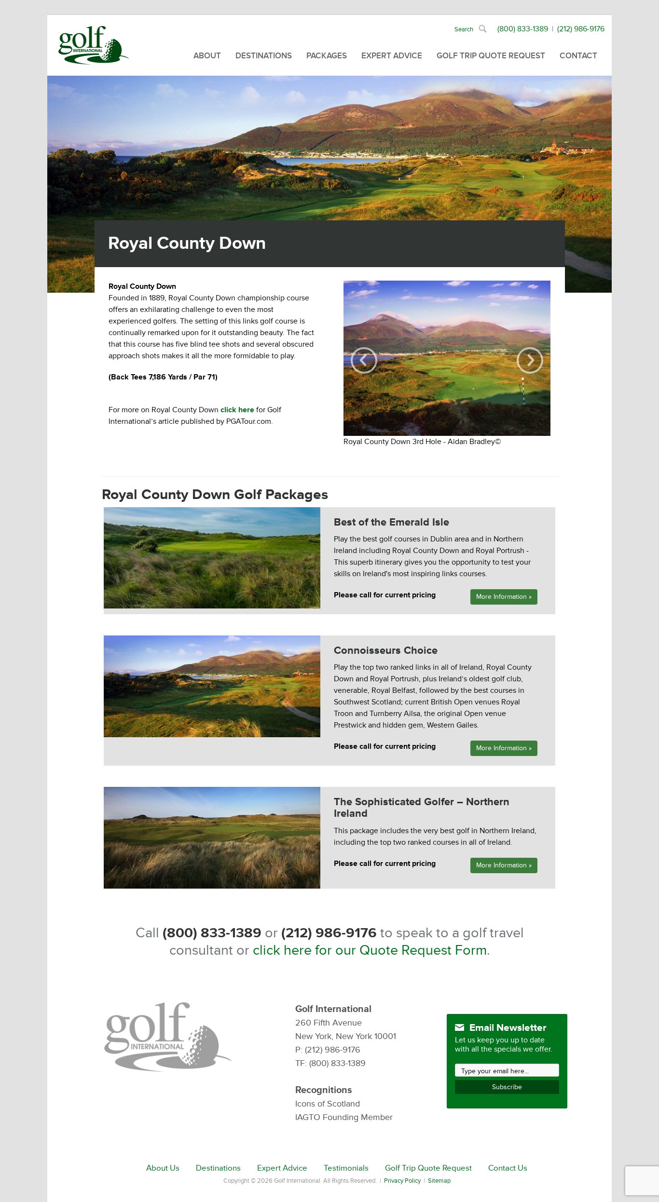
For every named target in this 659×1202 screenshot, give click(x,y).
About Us (162, 1168)
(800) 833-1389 (522, 29)
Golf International (93, 45)
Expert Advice (391, 56)
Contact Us (507, 1168)
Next (530, 360)
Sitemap (439, 1181)
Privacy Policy (402, 1181)
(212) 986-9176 (580, 29)
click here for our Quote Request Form (370, 950)
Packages (326, 56)
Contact (578, 56)
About (207, 56)
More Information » (504, 597)
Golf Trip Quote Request (491, 56)
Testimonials (346, 1168)
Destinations (263, 56)
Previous (364, 360)
